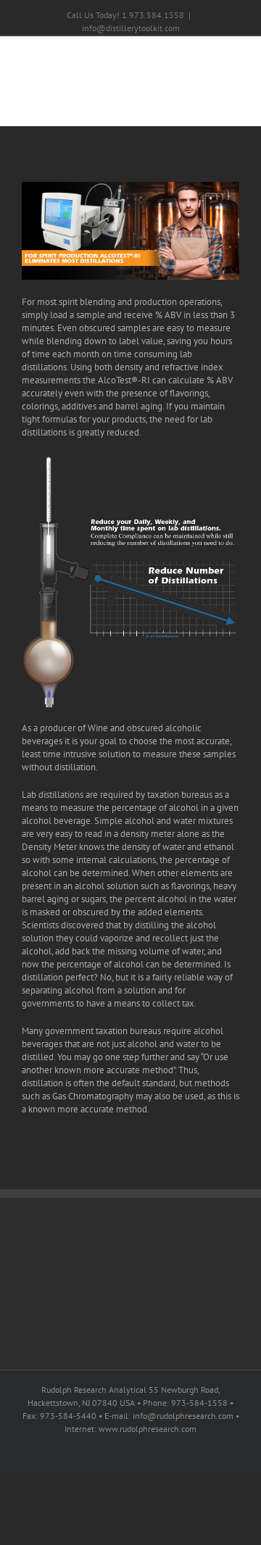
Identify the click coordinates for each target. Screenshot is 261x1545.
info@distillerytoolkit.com (131, 27)
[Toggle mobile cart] (207, 104)
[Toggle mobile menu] (233, 104)
